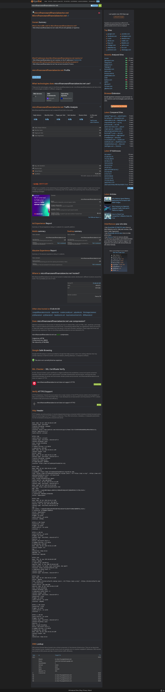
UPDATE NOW (118, 17)
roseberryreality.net (66, 312)
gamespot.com (109, 60)
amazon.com (126, 38)
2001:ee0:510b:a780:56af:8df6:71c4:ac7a (117, 185)
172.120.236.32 (109, 180)
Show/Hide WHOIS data (115, 233)
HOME (45, 1)
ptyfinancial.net (37, 315)
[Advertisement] (66, 43)
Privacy (85, 690)
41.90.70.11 (107, 174)
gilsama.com (108, 88)
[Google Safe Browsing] (33, 360)
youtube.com (126, 34)
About (90, 690)
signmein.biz (55, 312)
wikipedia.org (112, 47)
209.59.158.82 (108, 176)
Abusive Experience (44, 250)
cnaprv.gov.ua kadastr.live (113, 129)
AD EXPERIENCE (74, 1)
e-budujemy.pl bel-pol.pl (112, 137)
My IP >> (130, 188)
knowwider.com (109, 69)
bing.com (110, 43)
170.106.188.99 (109, 159)
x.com (109, 38)
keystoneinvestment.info (74, 315)
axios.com (107, 71)
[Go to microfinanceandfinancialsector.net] (68, 16)
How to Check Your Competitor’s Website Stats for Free (122, 216)
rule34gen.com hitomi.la (112, 146)
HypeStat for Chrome (120, 106)
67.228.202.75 (108, 157)
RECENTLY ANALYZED (58, 1)
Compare (95, 5)
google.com (111, 34)
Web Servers (37, 94)
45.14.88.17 (107, 154)
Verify (42, 391)
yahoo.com (125, 45)
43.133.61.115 (108, 161)
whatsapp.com (126, 50)
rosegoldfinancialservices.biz (41, 312)
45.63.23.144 (108, 165)
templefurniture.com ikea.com (114, 144)
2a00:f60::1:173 (109, 182)
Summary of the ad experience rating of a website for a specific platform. (53, 227)
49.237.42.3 (107, 167)
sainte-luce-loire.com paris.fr (114, 127)
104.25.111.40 (108, 178)
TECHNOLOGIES (92, 1)
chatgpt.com (112, 45)
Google (42, 350)
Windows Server (67, 98)
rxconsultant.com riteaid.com (114, 140)
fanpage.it (107, 67)
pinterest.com (112, 50)
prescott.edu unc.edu (111, 125)
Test (99, 404)
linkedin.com (125, 43)
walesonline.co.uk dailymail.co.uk (115, 120)
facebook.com (112, 36)
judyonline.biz (78, 312)
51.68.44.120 (77, 60)
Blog (81, 690)
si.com (106, 58)
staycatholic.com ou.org (113, 122)
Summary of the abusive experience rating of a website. (48, 254)
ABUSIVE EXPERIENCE (83, 1)
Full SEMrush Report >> (94, 217)
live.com (124, 47)
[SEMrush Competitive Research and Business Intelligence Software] (40, 184)
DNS (37, 644)
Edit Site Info (36, 77)
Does (58, 321)
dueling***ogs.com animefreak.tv (115, 116)
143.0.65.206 (108, 163)
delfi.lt (106, 82)
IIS (35, 96)
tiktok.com (111, 41)
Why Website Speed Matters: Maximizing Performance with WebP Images (121, 200)
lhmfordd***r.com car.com (113, 133)
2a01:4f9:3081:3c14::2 (111, 170)
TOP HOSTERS (67, 1)
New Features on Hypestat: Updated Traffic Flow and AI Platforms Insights (120, 208)
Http (37, 410)
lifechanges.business (89, 312)
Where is (56, 273)
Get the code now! (119, 252)
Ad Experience (42, 223)
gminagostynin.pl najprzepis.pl (114, 135)
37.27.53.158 (108, 172)
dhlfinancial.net (87, 315)
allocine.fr (107, 84)
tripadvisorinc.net (59, 315)
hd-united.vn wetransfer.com (114, 118)
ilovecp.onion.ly (109, 73)
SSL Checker (48, 369)
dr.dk (105, 78)
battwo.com (108, 80)
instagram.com (126, 36)
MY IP (98, 1)
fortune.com (108, 86)
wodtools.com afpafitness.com (115, 142)
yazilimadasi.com (109, 75)
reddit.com (125, 41)
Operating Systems (64, 95)
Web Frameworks (51, 95)
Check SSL (97, 384)
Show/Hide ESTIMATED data (116, 227)
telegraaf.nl (108, 63)
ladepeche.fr (108, 65)
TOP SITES (50, 1)
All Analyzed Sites (74, 690)
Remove (110, 237)
